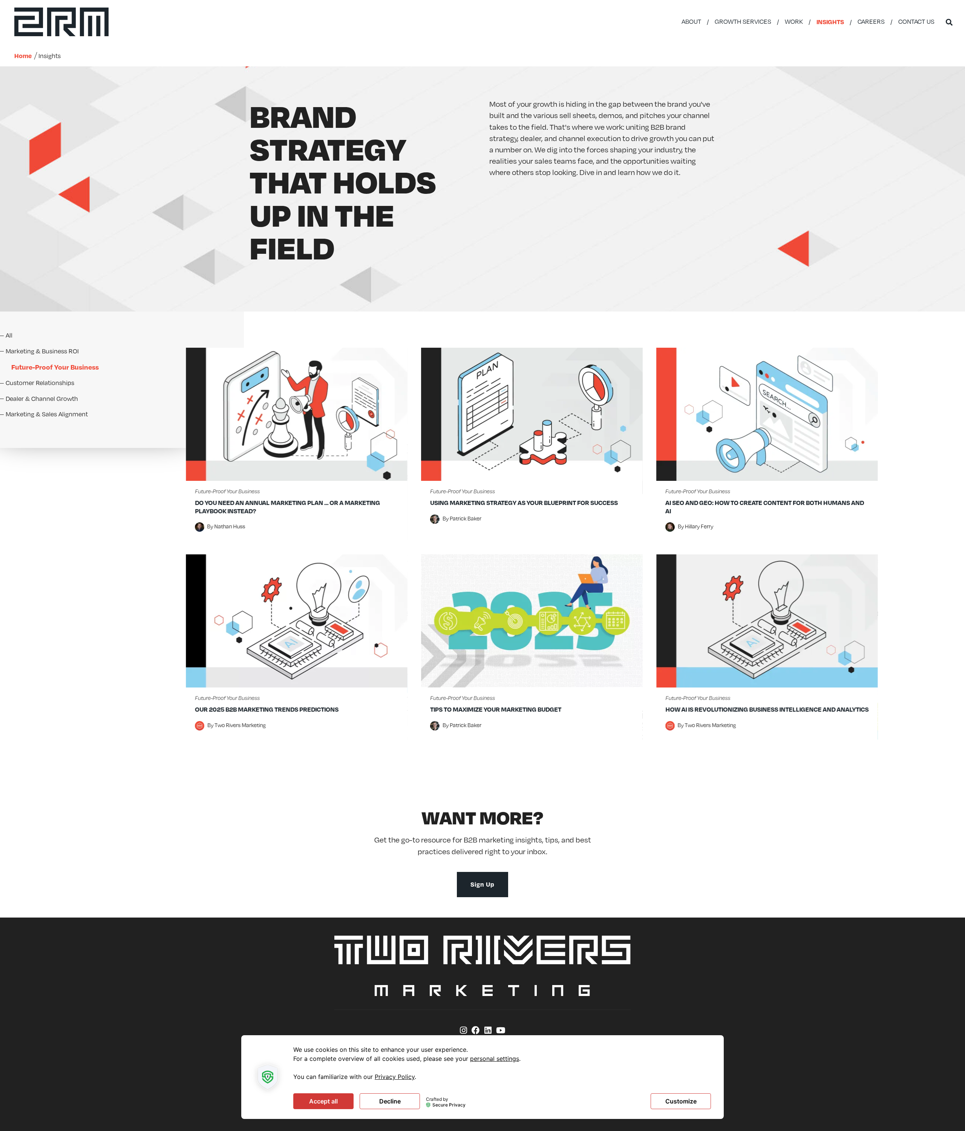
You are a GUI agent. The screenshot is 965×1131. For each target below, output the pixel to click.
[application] (482, 1077)
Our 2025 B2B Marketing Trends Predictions (267, 709)
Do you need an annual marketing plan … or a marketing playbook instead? (287, 507)
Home (23, 56)
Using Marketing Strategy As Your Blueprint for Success (524, 502)
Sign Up (482, 884)
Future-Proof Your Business (227, 491)
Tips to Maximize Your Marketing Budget (495, 709)
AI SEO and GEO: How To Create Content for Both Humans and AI (764, 507)
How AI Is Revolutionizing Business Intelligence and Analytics (766, 709)
